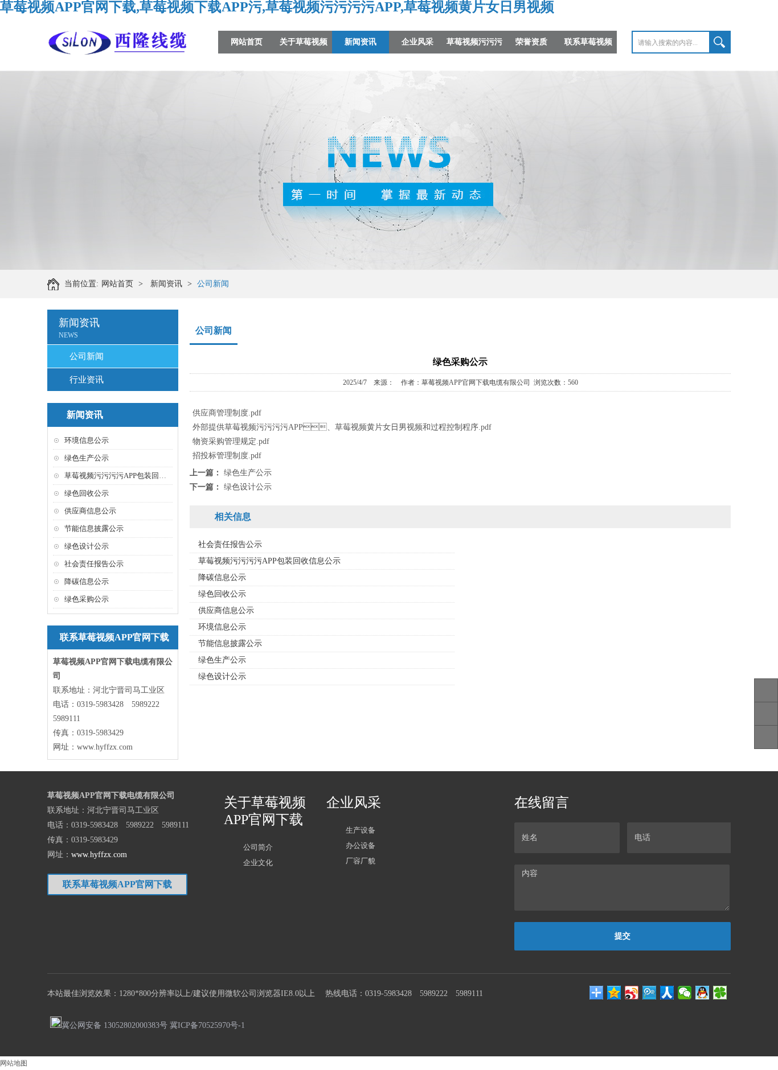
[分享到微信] (685, 992)
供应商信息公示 (90, 511)
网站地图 (13, 1063)
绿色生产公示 (86, 458)
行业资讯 (86, 379)
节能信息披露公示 (94, 528)
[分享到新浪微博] (632, 992)
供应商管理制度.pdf (227, 413)
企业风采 (417, 42)
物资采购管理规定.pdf (231, 441)
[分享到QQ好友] (702, 992)
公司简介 (258, 847)
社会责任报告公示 (94, 563)
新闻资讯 (360, 42)
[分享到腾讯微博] (649, 992)
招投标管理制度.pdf (227, 455)
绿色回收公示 (86, 493)
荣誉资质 (531, 42)
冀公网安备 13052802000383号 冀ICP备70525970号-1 (153, 1024)
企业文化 (258, 862)
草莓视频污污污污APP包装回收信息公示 (130, 475)
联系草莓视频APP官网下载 (588, 53)
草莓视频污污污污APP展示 (474, 53)
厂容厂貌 (360, 861)
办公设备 (360, 845)
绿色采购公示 (86, 599)
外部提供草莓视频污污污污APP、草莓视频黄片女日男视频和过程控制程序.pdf (342, 427)
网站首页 (247, 42)
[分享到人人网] (667, 992)
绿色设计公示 (86, 546)
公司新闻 (213, 283)
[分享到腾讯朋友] (720, 992)
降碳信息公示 (86, 581)
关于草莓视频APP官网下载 (303, 53)
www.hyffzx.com (105, 747)
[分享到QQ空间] (614, 992)
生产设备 (360, 830)
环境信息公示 (86, 440)
